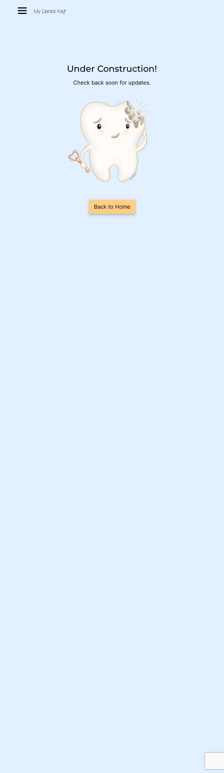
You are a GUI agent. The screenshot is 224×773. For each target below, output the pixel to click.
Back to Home (112, 206)
